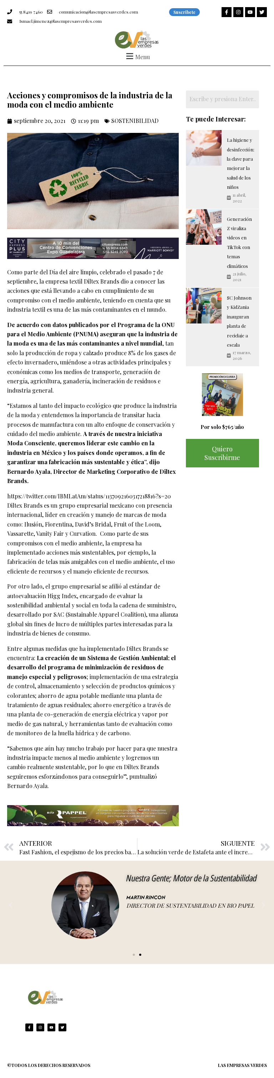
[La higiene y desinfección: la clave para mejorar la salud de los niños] (204, 148)
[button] (137, 56)
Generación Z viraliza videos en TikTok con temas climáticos (239, 242)
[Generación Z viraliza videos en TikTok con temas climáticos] (204, 227)
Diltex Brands (101, 281)
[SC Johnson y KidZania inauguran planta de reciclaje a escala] (204, 305)
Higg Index (62, 596)
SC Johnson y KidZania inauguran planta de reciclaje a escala (239, 321)
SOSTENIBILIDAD (134, 120)
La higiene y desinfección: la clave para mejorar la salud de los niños (240, 163)
